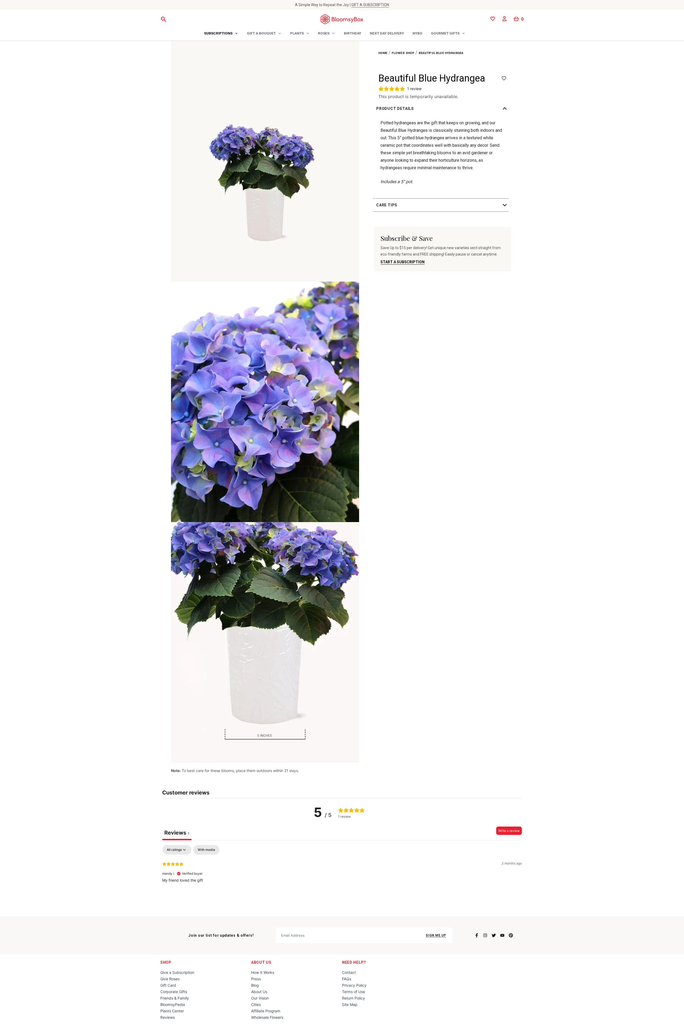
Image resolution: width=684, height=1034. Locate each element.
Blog (255, 985)
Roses (323, 33)
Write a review (509, 831)
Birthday (352, 33)
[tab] (221, 34)
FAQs (346, 979)
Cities (256, 1004)
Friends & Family (174, 998)
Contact (349, 972)
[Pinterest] (511, 935)
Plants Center (172, 1011)
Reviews (167, 1017)
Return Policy (353, 998)
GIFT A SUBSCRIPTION (370, 5)
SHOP (166, 962)
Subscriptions (218, 33)
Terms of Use (353, 991)
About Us (261, 962)
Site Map (349, 1004)
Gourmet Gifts (445, 33)
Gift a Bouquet (261, 33)
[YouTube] (502, 935)
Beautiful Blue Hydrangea (441, 53)
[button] (442, 108)
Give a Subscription (177, 972)
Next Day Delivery (387, 33)
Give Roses (170, 979)
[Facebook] (477, 935)
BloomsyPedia (172, 1004)
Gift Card (168, 985)
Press (256, 979)
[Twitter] (494, 935)
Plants (297, 33)
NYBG (417, 33)
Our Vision (260, 998)
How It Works (262, 972)
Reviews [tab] (176, 832)
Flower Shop (403, 53)
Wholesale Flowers (267, 1017)
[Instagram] (485, 935)
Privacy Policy (354, 985)
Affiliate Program (265, 1011)
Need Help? (354, 962)
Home (383, 53)
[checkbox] (206, 850)
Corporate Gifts (173, 991)
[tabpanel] (342, 879)
